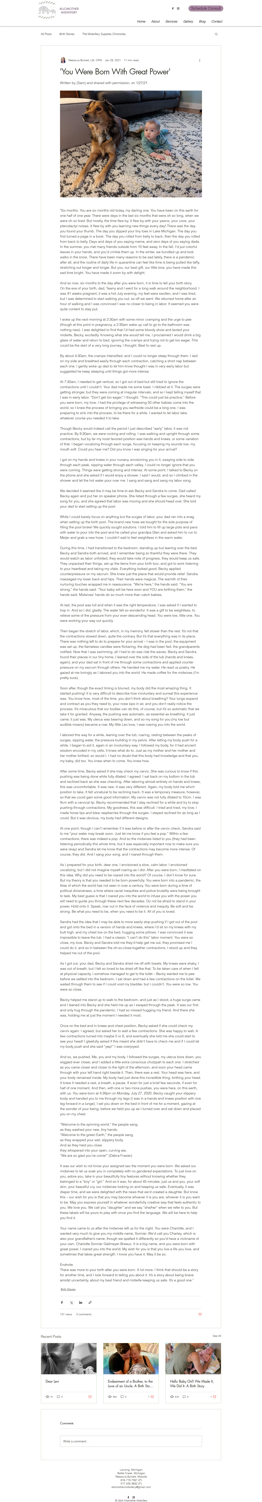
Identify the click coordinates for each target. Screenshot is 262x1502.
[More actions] (199, 60)
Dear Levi (52, 1381)
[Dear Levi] (68, 1358)
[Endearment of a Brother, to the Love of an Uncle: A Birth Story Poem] (131, 1358)
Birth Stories (67, 34)
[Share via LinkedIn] (80, 1302)
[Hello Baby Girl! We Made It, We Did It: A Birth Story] (193, 1358)
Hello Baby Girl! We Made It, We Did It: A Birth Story (192, 1383)
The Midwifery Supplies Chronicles (104, 34)
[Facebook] (172, 8)
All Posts (46, 34)
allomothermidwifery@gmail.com (131, 1487)
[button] (216, 33)
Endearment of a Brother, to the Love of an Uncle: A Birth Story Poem (130, 1383)
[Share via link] (90, 1302)
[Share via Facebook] (62, 1302)
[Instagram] (178, 8)
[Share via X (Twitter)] (71, 1302)
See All (217, 1336)
